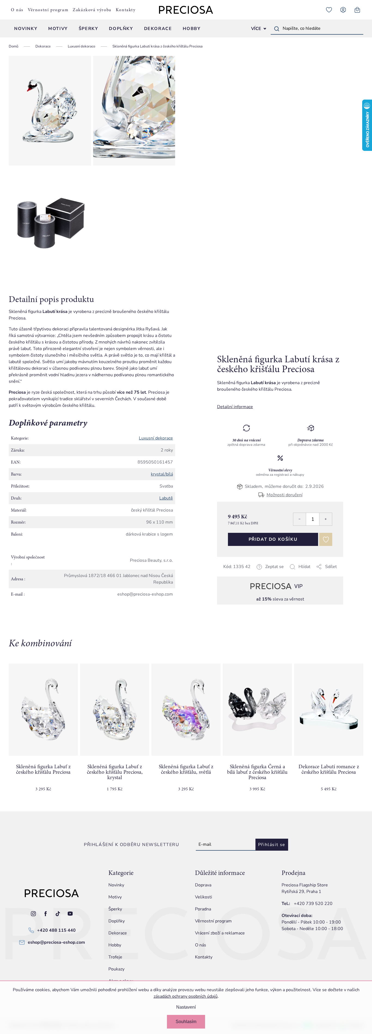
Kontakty (126, 10)
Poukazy (116, 969)
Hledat (277, 29)
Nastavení (186, 1007)
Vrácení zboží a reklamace (220, 933)
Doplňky (116, 921)
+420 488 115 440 (56, 930)
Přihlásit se (271, 845)
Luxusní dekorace (156, 438)
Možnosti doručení (285, 495)
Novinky (116, 885)
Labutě (166, 498)
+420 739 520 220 (313, 904)
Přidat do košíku (273, 539)
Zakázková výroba (92, 10)
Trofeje (115, 957)
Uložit (244, 573)
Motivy (115, 897)
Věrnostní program (48, 10)
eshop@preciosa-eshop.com (56, 942)
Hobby (114, 945)
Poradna (203, 909)
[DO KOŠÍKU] (43, 710)
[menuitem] (26, 28)
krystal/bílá (162, 474)
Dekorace (117, 933)
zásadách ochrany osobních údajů (186, 996)
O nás (17, 10)
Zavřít (255, 573)
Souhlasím (186, 1021)
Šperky (115, 909)
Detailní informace (235, 407)
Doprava (203, 885)
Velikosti (203, 897)
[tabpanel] (43, 732)
